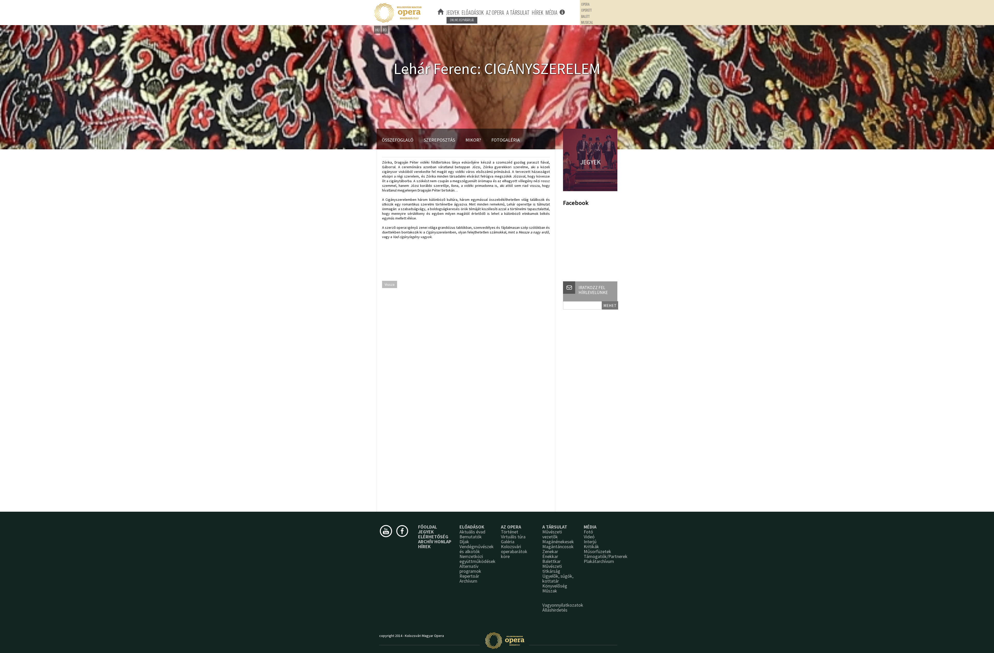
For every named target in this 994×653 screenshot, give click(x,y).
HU (377, 29)
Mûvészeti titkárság (552, 568)
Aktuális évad (472, 532)
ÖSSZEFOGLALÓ (397, 140)
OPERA (585, 4)
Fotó (588, 532)
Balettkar (551, 561)
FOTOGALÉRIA (505, 140)
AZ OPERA (495, 12)
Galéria (507, 542)
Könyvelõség (554, 586)
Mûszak (549, 591)
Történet (509, 532)
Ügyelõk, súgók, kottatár (557, 578)
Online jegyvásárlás (462, 20)
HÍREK (537, 12)
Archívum (468, 581)
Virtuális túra (513, 537)
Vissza (389, 284)
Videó (589, 537)
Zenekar (550, 551)
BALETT (585, 16)
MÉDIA (551, 12)
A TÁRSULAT (518, 12)
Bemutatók (470, 537)
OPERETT (586, 10)
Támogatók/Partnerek (605, 556)
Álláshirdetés (554, 610)
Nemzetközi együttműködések (477, 558)
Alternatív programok (470, 568)
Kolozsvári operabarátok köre (514, 551)
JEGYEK (452, 12)
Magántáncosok (558, 546)
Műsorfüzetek (597, 551)
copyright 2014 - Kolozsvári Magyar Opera (411, 635)
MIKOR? (473, 140)
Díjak (464, 542)
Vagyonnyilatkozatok (562, 605)
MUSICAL (587, 22)
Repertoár (469, 576)
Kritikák (591, 546)
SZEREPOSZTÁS (439, 140)
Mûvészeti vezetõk (552, 534)
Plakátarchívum (599, 561)
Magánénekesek (558, 542)
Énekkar (550, 556)
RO (385, 29)
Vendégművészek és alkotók (476, 549)
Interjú (590, 542)
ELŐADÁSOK (473, 12)
